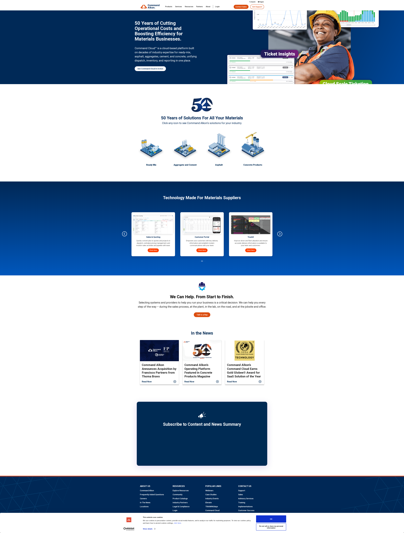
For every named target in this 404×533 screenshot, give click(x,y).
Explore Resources (181, 490)
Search (253, 2)
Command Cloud (212, 510)
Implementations (245, 506)
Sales (240, 494)
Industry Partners (180, 502)
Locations (144, 506)
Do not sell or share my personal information (271, 527)
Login (217, 7)
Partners (199, 7)
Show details (147, 529)
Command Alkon (147, 490)
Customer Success (246, 510)
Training (241, 502)
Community (177, 494)
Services (178, 7)
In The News (145, 502)
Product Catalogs (180, 498)
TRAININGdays (211, 506)
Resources (189, 7)
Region (261, 2)
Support (241, 490)
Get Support (257, 7)
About (208, 7)
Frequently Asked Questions (152, 494)
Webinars (209, 490)
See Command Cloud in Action (150, 69)
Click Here (170, 250)
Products (168, 7)
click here (177, 523)
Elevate (208, 502)
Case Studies (211, 494)
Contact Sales (241, 7)
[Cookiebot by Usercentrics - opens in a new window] (129, 528)
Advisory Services (245, 498)
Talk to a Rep (202, 315)
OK (271, 519)
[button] (280, 234)
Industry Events (212, 498)
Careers (143, 498)
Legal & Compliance (181, 506)
